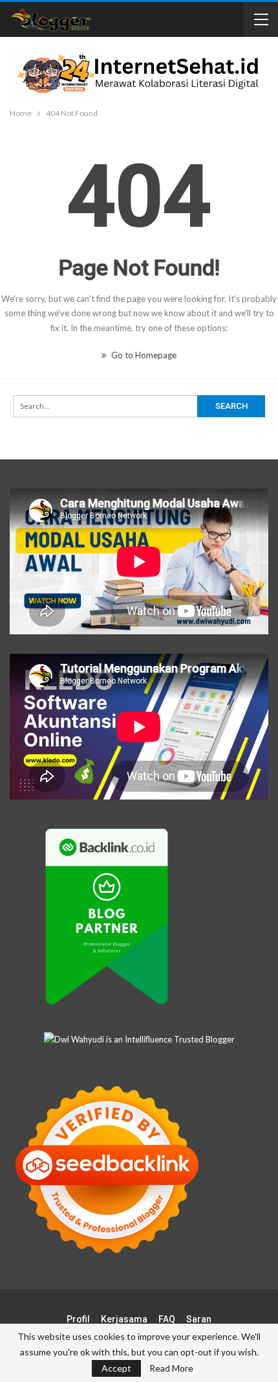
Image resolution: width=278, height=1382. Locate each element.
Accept (116, 1368)
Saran (198, 1319)
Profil (78, 1319)
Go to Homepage (142, 355)
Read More (171, 1368)
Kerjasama (124, 1319)
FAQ (166, 1319)
